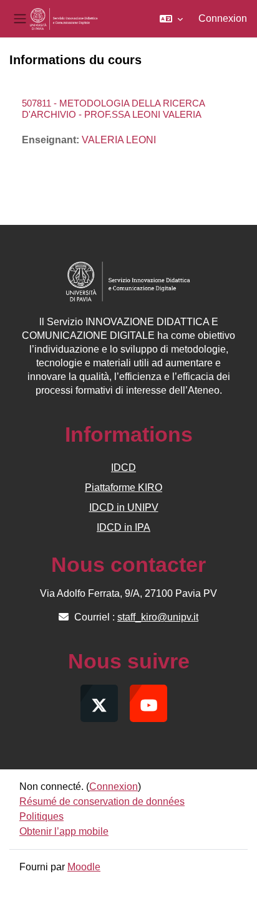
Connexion (222, 18)
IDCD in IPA (123, 527)
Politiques (41, 816)
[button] (171, 18)
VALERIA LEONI (119, 140)
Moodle (83, 867)
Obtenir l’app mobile (64, 831)
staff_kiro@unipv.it (157, 617)
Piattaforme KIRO (123, 487)
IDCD (123, 467)
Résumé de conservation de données (102, 801)
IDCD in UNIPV (123, 507)
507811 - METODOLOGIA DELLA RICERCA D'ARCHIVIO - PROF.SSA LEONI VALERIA (113, 109)
